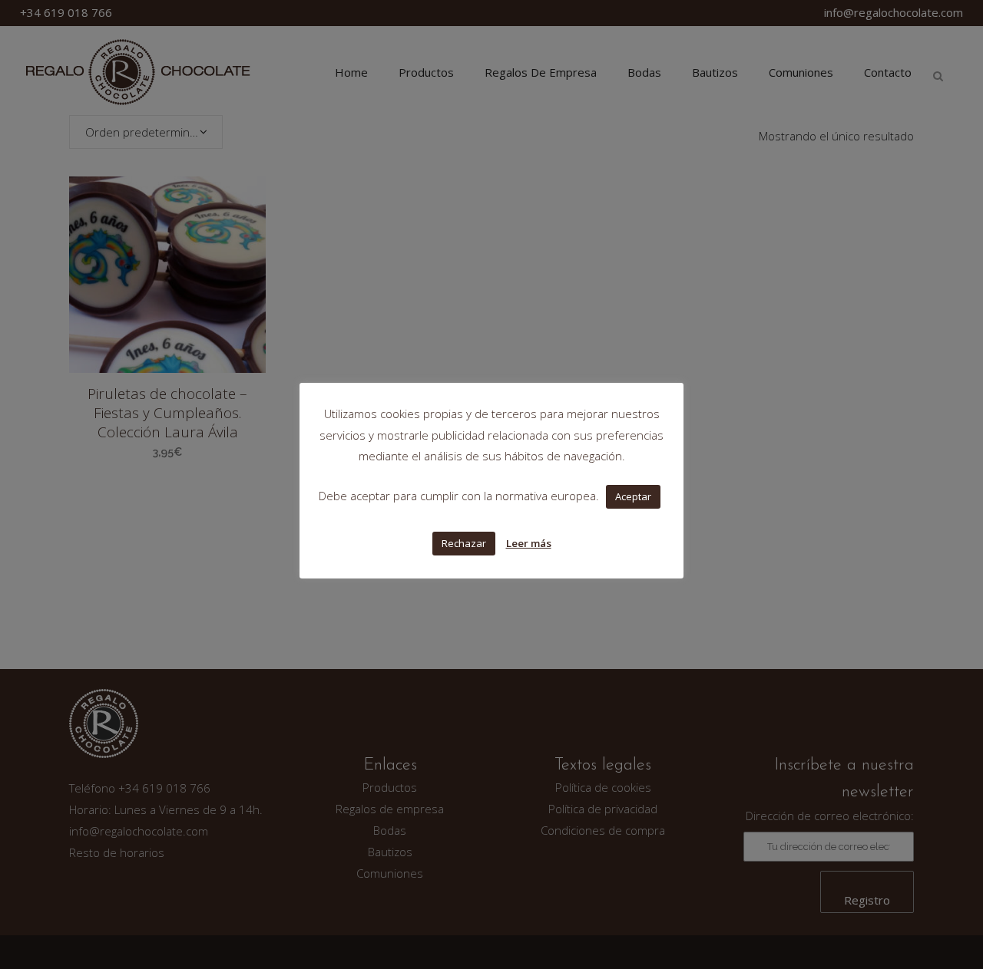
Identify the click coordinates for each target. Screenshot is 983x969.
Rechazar (464, 543)
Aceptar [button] (633, 496)
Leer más (528, 543)
